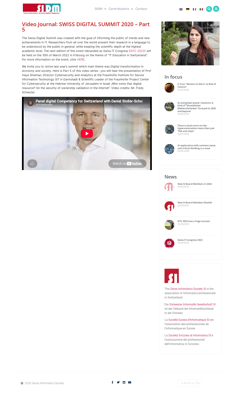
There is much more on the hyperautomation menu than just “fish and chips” (196, 128)
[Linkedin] (124, 382)
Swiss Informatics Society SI (188, 289)
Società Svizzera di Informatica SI (189, 335)
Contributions (119, 9)
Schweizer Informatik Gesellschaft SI (192, 304)
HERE (81, 59)
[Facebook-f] (112, 382)
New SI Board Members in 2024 (195, 183)
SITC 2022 (137, 51)
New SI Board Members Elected (195, 202)
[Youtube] (130, 382)
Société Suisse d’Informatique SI (188, 320)
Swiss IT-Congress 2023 (190, 239)
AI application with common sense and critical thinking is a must (196, 147)
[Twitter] (118, 382)
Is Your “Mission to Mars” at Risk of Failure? (197, 85)
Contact (141, 9)
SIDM (99, 9)
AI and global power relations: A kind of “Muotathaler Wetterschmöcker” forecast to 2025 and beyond (197, 107)
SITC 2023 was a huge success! (194, 221)
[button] (209, 9)
